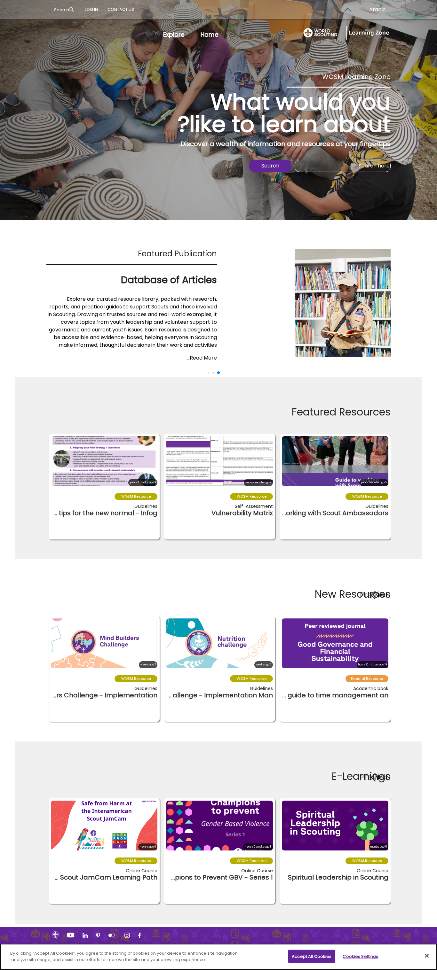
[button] (379, 595)
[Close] (427, 956)
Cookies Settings (360, 956)
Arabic (377, 9)
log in (91, 9)
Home (210, 34)
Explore (174, 34)
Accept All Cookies (311, 956)
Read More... (202, 357)
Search (61, 10)
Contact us (120, 9)
